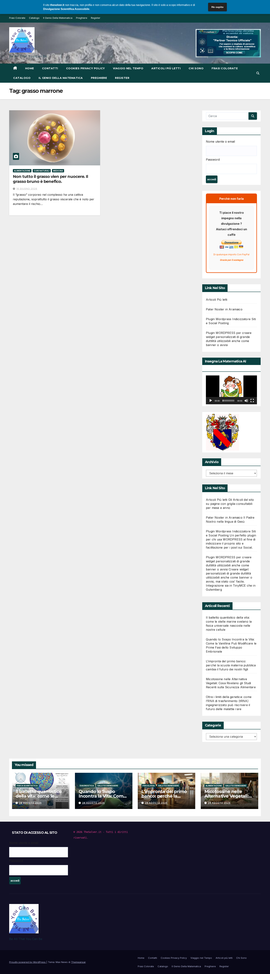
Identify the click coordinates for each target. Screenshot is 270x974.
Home (29, 68)
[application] (231, 389)
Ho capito (217, 7)
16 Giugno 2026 (26, 188)
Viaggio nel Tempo (128, 68)
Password (213, 159)
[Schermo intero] (252, 400)
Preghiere (81, 17)
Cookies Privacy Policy (85, 68)
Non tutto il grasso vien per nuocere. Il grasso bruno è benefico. (50, 179)
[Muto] (246, 400)
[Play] (211, 400)
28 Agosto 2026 (30, 802)
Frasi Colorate (17, 17)
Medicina (58, 171)
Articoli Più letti (216, 299)
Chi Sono (196, 68)
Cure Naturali (42, 171)
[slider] (228, 401)
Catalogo (34, 17)
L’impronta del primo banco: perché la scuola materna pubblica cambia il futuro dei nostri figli (231, 665)
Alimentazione (22, 171)
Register (95, 17)
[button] (257, 73)
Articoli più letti (166, 68)
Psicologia (149, 786)
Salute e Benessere (107, 786)
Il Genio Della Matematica (57, 17)
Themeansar (78, 962)
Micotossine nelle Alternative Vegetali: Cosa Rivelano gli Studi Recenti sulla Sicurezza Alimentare (231, 683)
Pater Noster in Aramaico (224, 309)
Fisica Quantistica (27, 786)
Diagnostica (87, 786)
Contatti (50, 68)
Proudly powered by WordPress (27, 962)
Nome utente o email (220, 141)
